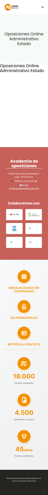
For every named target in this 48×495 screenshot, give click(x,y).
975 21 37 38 (30, 181)
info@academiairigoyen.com (24, 188)
